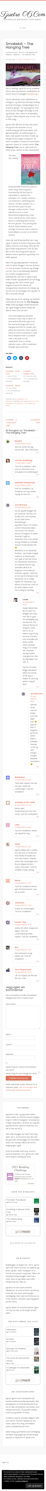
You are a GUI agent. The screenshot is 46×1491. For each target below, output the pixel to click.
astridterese (21, 504)
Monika (18, 441)
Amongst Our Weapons (16, 1348)
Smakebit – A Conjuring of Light (11, 422)
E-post (9, 1044)
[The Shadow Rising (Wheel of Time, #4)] (36, 1222)
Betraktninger (32, 94)
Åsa (16, 947)
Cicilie (32, 59)
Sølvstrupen (11, 1329)
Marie (17, 880)
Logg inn (6, 1470)
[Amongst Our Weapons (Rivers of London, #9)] (36, 1354)
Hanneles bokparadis (25, 482)
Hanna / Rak (20, 922)
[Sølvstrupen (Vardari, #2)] (36, 1335)
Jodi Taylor (11, 1363)
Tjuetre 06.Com (23, 14)
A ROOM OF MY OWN (25, 802)
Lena (17, 824)
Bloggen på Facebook (23, 1243)
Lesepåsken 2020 (35, 421)
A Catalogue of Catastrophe (18, 1367)
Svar (37, 452)
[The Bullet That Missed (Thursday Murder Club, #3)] (36, 1203)
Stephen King (12, 1215)
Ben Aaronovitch (13, 1351)
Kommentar (11, 1004)
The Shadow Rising (14, 1219)
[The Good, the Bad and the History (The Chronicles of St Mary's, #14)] (36, 1361)
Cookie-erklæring (21, 1481)
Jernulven (10, 1339)
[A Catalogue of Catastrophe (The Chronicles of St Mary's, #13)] (36, 1373)
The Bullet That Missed (16, 1200)
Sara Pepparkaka (23, 969)
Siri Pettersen (12, 1332)
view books (31, 1183)
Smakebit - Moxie (13, 385)
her (7, 268)
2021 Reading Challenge (20, 1168)
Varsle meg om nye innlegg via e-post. (21, 1073)
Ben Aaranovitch (27, 401)
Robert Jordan (12, 1221)
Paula (17, 844)
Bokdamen (20, 777)
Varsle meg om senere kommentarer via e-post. (21, 1068)
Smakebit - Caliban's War (28, 372)
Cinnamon (19, 902)
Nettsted (9, 1054)
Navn (9, 1034)
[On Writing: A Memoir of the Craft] (36, 1215)
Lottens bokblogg (23, 460)
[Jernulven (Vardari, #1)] (36, 1344)
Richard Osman (13, 1202)
